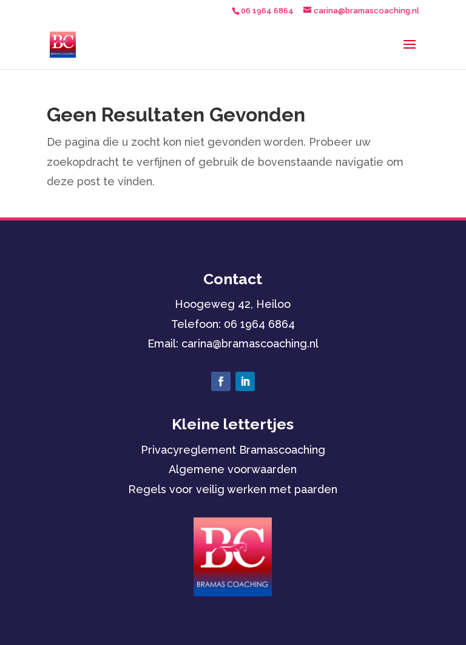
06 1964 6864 (259, 324)
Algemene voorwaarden (233, 469)
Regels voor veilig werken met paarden (232, 489)
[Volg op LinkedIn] (245, 381)
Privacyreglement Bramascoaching (233, 449)
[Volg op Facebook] (221, 381)
